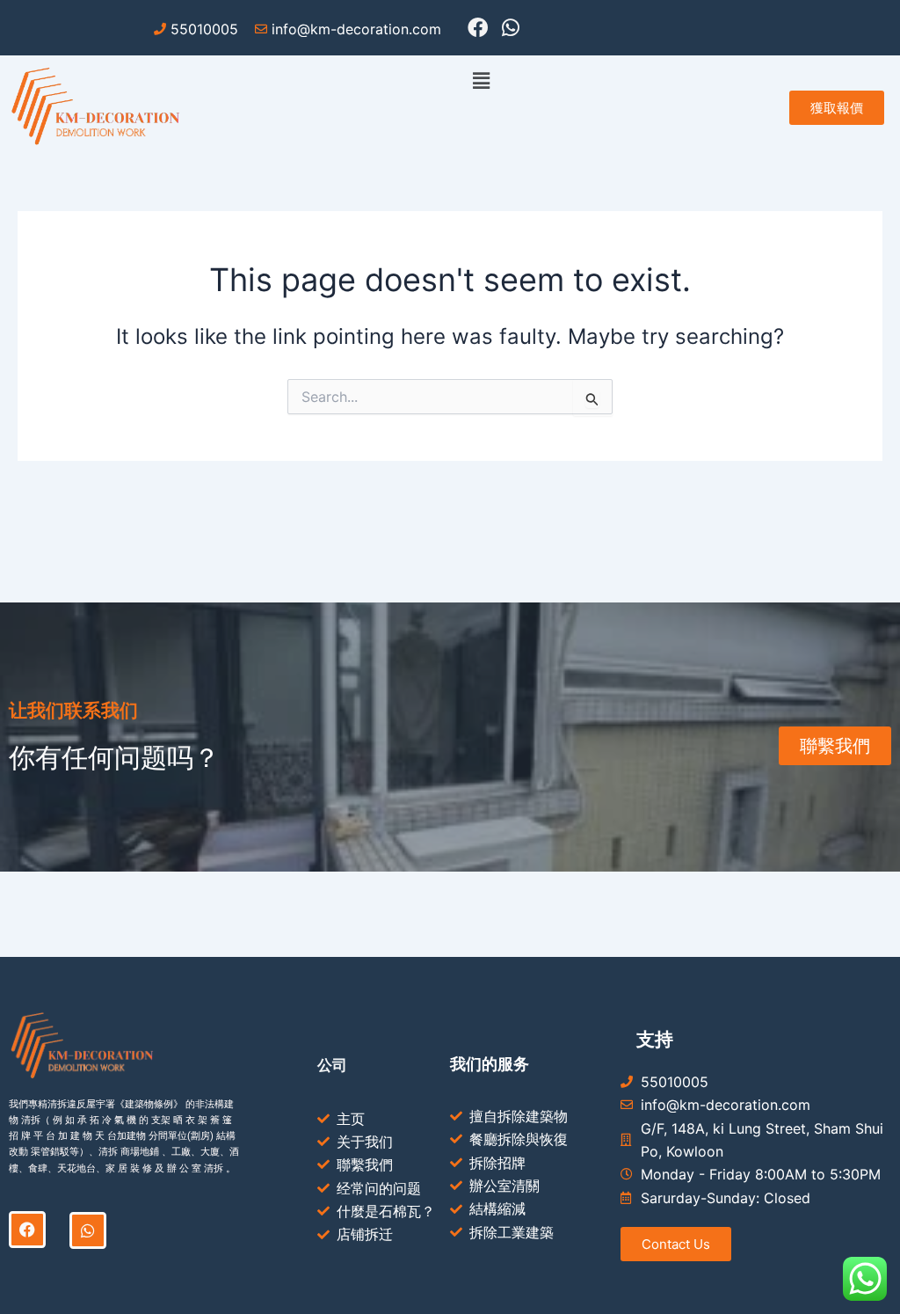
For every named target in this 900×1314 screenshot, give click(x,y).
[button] (482, 80)
